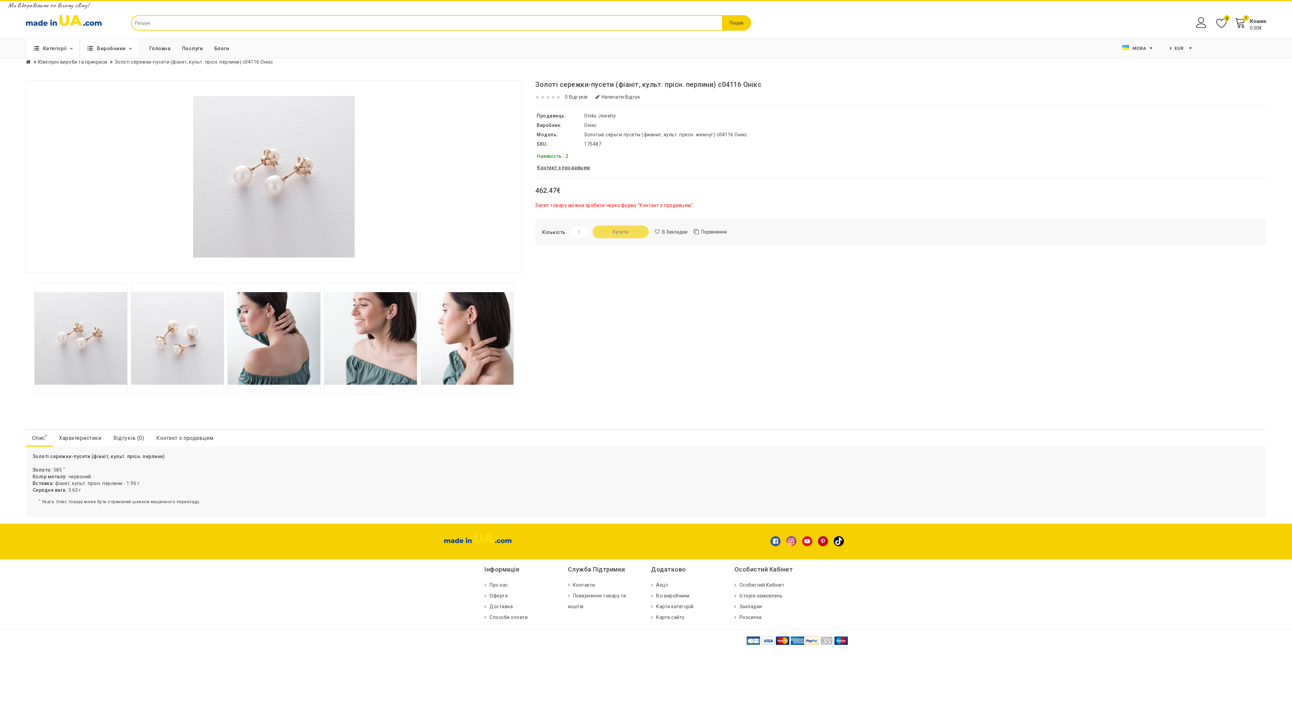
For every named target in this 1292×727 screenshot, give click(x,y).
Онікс (590, 125)
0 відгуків (576, 97)
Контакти (584, 585)
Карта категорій (675, 606)
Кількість (554, 232)
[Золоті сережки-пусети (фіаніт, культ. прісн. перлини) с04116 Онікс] (81, 338)
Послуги (192, 48)
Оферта (499, 595)
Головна (160, 48)
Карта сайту (670, 617)
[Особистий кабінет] (1202, 23)
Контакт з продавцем (185, 438)
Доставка (501, 606)
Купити (621, 232)
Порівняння (714, 232)
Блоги (221, 48)
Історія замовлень (761, 595)
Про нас (499, 585)
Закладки (751, 606)
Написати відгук (621, 97)
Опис (39, 437)
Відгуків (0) (128, 438)
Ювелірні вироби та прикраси (72, 62)
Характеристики (80, 438)
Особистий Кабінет (762, 585)
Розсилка (751, 617)
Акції (662, 585)
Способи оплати (509, 617)
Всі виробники (673, 595)
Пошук (736, 23)
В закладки (674, 232)
